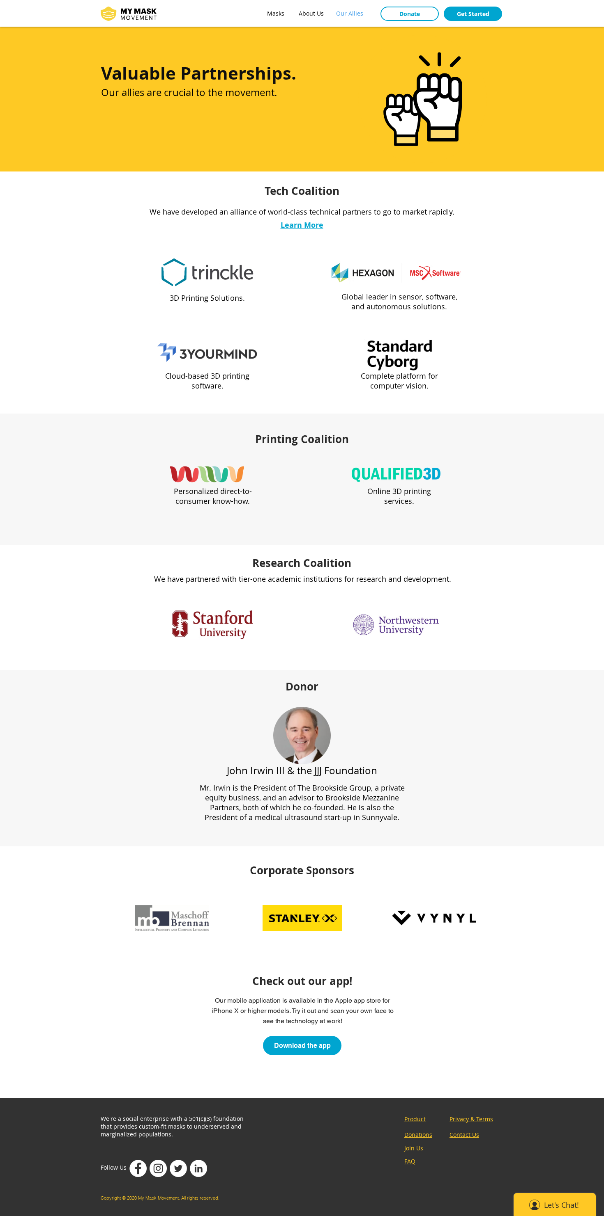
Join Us (413, 1148)
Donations (418, 1134)
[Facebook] (138, 1168)
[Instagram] (158, 1168)
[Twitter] (178, 1168)
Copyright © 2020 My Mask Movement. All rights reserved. (160, 1198)
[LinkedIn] (198, 1168)
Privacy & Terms (471, 1119)
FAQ (409, 1161)
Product (415, 1119)
